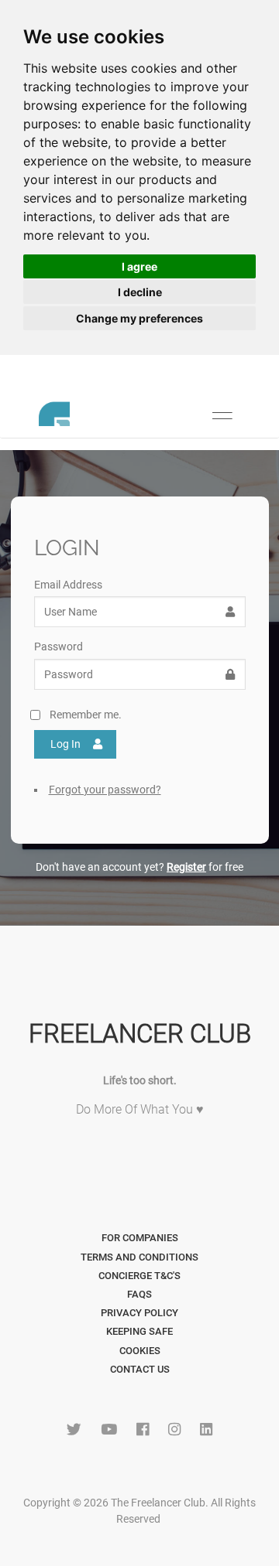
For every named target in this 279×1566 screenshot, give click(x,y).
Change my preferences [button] (139, 318)
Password (58, 646)
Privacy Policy (139, 1313)
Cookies (139, 1350)
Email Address (68, 584)
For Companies (140, 1238)
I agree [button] (139, 266)
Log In (65, 744)
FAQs (139, 1294)
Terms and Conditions (139, 1257)
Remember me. (86, 714)
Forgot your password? (105, 789)
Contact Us (140, 1369)
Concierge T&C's (139, 1275)
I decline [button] (140, 292)
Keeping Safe (139, 1331)
